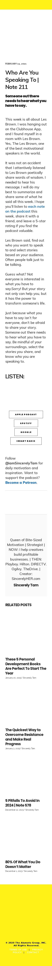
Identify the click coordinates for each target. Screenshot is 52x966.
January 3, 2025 (12, 748)
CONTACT (33, 952)
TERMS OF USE (18, 949)
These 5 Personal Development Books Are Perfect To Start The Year (25, 666)
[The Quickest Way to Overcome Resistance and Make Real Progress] (26, 704)
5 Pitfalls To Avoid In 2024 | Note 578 (22, 803)
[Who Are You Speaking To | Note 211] (26, 525)
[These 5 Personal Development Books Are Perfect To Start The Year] (26, 633)
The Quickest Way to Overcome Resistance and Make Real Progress (24, 736)
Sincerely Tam (29, 678)
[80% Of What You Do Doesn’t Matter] (26, 836)
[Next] (36, 502)
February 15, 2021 (16, 64)
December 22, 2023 (14, 810)
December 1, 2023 (13, 871)
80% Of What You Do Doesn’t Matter (22, 864)
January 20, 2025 (13, 678)
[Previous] (15, 502)
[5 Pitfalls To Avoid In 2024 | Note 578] (26, 775)
